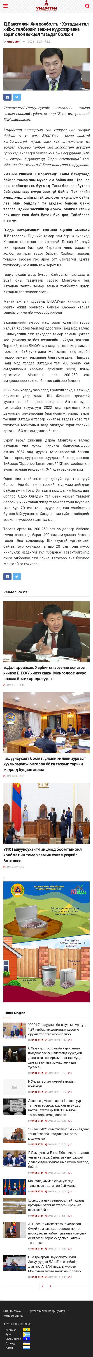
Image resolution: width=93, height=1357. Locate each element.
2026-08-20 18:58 (56, 1073)
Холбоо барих (13, 1315)
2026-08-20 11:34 (56, 1173)
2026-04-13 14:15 (14, 685)
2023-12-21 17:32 (39, 41)
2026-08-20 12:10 (56, 1121)
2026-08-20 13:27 (56, 1092)
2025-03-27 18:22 (14, 867)
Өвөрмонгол (13, 1339)
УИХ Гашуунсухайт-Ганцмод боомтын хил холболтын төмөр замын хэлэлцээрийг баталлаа (42, 855)
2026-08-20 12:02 (56, 1144)
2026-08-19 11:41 (56, 1277)
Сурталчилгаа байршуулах (47, 1311)
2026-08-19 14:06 (56, 1191)
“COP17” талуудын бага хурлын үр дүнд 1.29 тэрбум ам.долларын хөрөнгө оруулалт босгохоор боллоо (57, 1029)
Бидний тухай (12, 1311)
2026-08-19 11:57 (56, 1248)
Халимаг (11, 1330)
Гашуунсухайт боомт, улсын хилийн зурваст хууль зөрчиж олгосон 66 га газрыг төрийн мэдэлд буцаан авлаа (44, 764)
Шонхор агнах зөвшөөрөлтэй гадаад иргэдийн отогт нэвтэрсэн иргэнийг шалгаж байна (56, 1205)
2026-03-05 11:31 (14, 776)
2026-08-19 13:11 (56, 1216)
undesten (14, 41)
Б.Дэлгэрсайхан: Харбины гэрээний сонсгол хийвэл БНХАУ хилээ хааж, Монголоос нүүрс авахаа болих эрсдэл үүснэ (44, 673)
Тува (8, 1334)
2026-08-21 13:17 (56, 1040)
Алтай (9, 1347)
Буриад (10, 1343)
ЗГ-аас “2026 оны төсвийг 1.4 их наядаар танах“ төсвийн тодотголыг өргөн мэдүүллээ (58, 1134)
